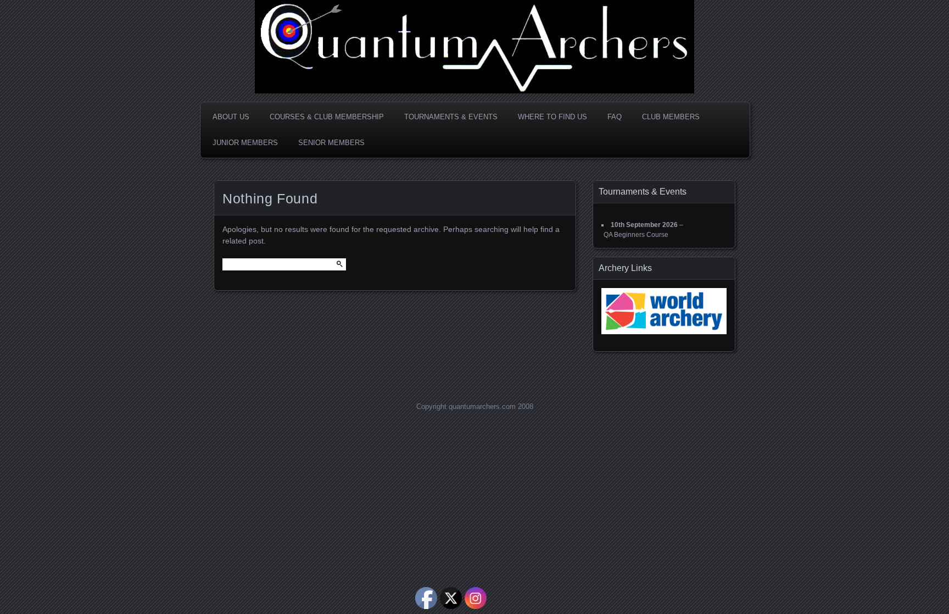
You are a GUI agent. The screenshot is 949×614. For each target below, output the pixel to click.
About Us (231, 117)
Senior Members (331, 143)
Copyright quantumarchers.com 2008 (474, 406)
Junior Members (245, 143)
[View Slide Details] (664, 311)
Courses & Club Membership (327, 117)
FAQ (614, 117)
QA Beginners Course (636, 235)
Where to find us (552, 117)
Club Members (671, 117)
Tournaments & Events (451, 117)
